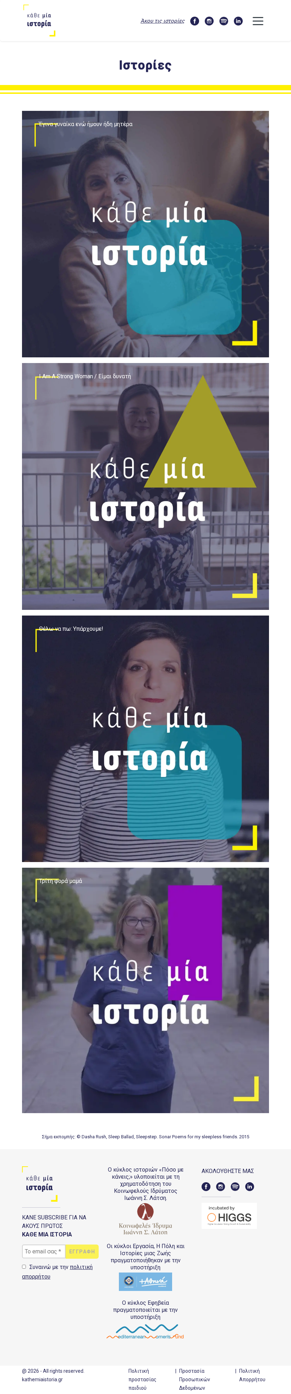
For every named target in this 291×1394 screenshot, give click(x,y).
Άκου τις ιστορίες (163, 21)
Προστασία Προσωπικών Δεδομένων (194, 1379)
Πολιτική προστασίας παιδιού (142, 1379)
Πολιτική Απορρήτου (252, 1375)
